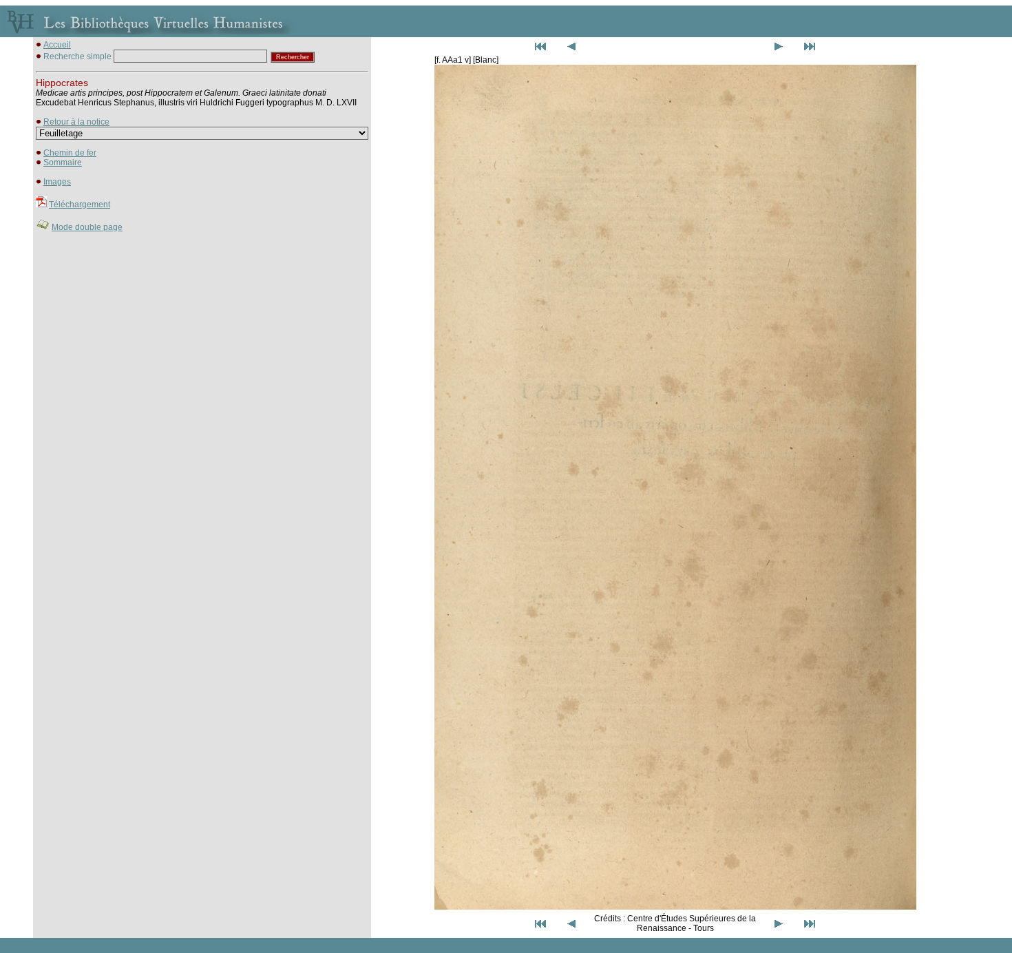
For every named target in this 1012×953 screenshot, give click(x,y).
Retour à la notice (76, 122)
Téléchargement (79, 204)
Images (57, 182)
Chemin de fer (69, 153)
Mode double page (87, 227)
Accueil (57, 45)
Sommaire (62, 162)
